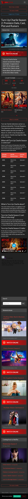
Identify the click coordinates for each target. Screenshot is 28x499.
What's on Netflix (14, 119)
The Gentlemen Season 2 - (12, 468)
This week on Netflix (14, 10)
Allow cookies (17, 496)
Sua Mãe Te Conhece (6, 110)
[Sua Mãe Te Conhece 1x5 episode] (7, 99)
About (23, 496)
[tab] (11, 115)
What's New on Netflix (14, 7)
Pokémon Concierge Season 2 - (13, 472)
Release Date (5, 30)
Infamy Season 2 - (10, 464)
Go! (23, 303)
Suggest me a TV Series (14, 14)
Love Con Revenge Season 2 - (13, 479)
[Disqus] (14, 274)
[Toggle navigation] (25, 2)
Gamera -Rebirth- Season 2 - (13, 475)
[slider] (7, 251)
